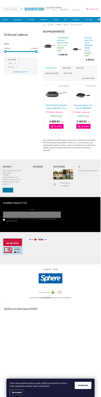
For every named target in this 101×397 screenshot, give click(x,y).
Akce (11, 63)
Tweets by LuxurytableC (87, 170)
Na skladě (13, 59)
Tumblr (55, 269)
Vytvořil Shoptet (44, 292)
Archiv (8, 190)
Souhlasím (83, 385)
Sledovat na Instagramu (65, 184)
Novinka (13, 67)
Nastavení (17, 392)
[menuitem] (5, 19)
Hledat (21, 8)
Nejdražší (80, 68)
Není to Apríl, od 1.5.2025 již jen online (12, 171)
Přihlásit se (32, 226)
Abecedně (68, 73)
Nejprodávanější (52, 73)
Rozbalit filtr (19, 72)
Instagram (47, 269)
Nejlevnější (66, 68)
